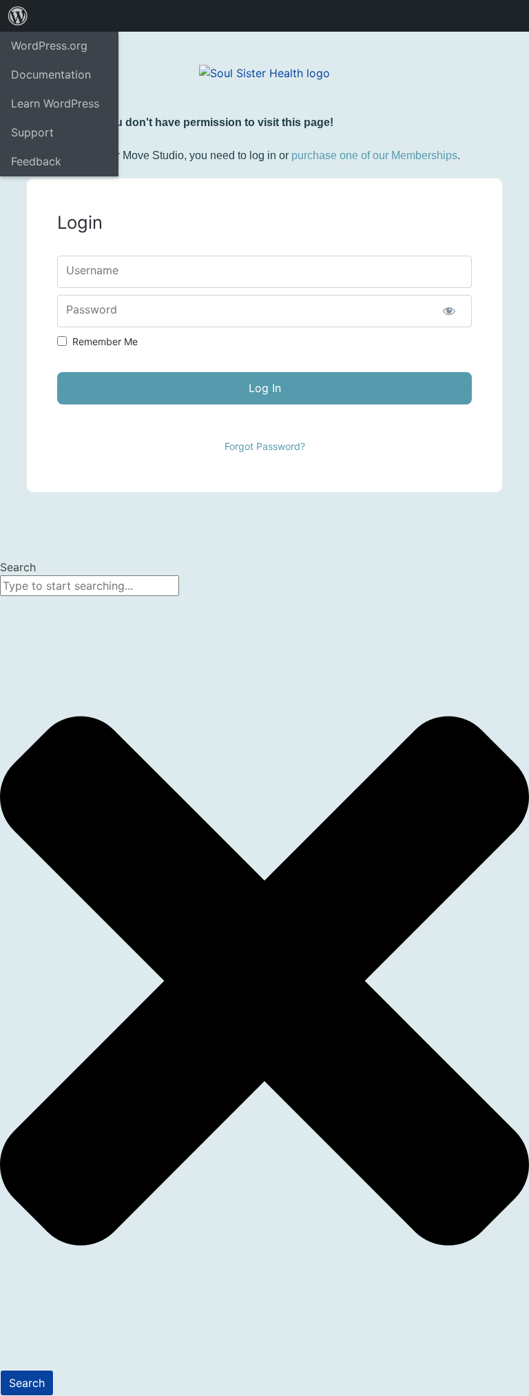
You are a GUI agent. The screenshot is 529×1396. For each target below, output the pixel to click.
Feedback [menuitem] (36, 161)
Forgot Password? (265, 446)
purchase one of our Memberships (374, 155)
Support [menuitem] (32, 132)
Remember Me (105, 341)
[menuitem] (18, 16)
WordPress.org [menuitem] (49, 45)
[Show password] (449, 311)
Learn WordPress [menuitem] (55, 103)
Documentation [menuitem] (51, 74)
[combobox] (89, 585)
